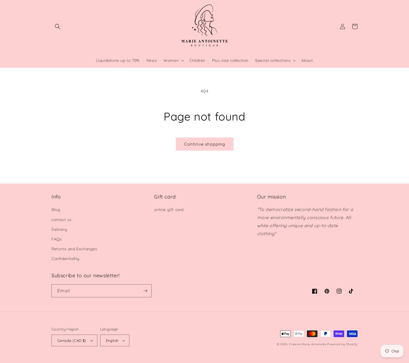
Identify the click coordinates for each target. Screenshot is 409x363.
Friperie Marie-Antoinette (307, 344)
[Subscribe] (145, 290)
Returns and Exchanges (74, 248)
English (112, 340)
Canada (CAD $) (71, 340)
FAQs (56, 239)
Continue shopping (204, 144)
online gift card (169, 209)
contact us (61, 219)
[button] (57, 26)
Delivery (59, 229)
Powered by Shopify (342, 344)
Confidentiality (65, 258)
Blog (55, 209)
